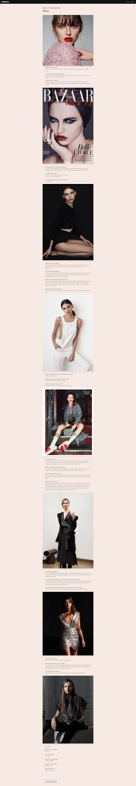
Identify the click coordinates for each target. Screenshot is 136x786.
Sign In (128, 1)
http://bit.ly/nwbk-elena (51, 781)
